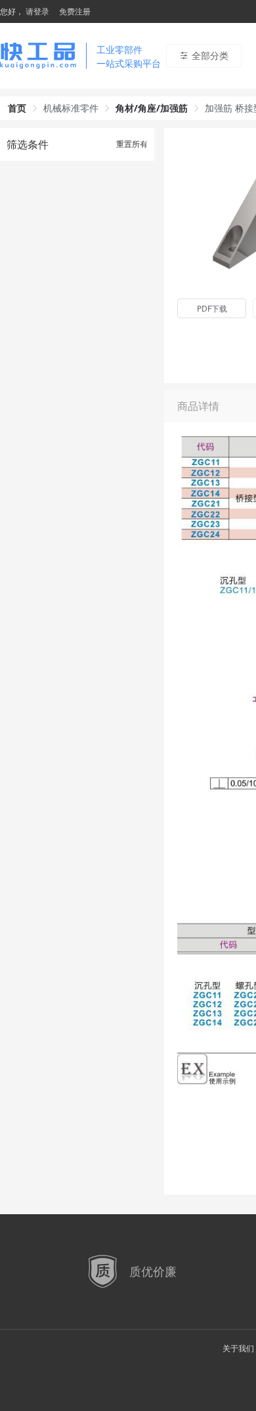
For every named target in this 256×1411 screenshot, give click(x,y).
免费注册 (75, 11)
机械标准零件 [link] (70, 108)
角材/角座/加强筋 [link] (152, 108)
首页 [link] (17, 108)
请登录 (37, 11)
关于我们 (238, 1348)
